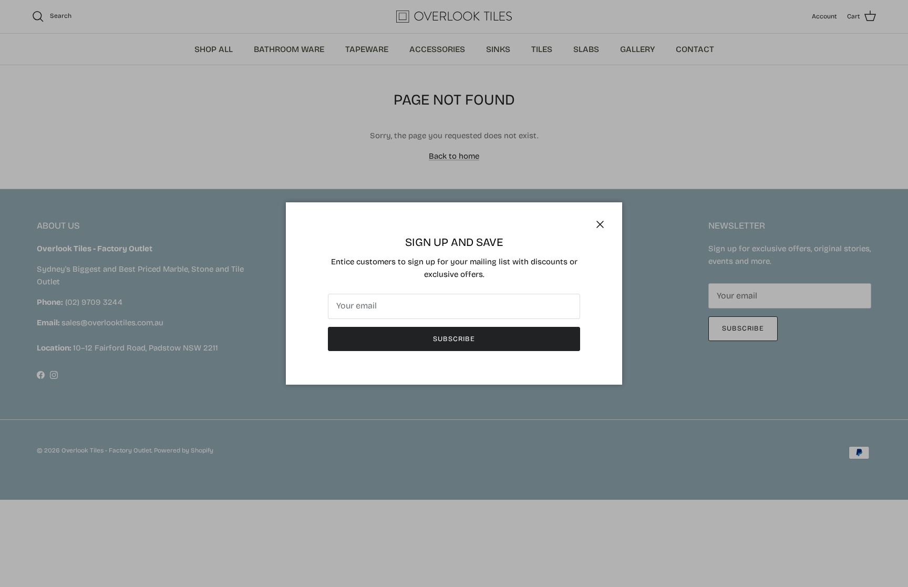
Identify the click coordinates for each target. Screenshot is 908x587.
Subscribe (454, 339)
